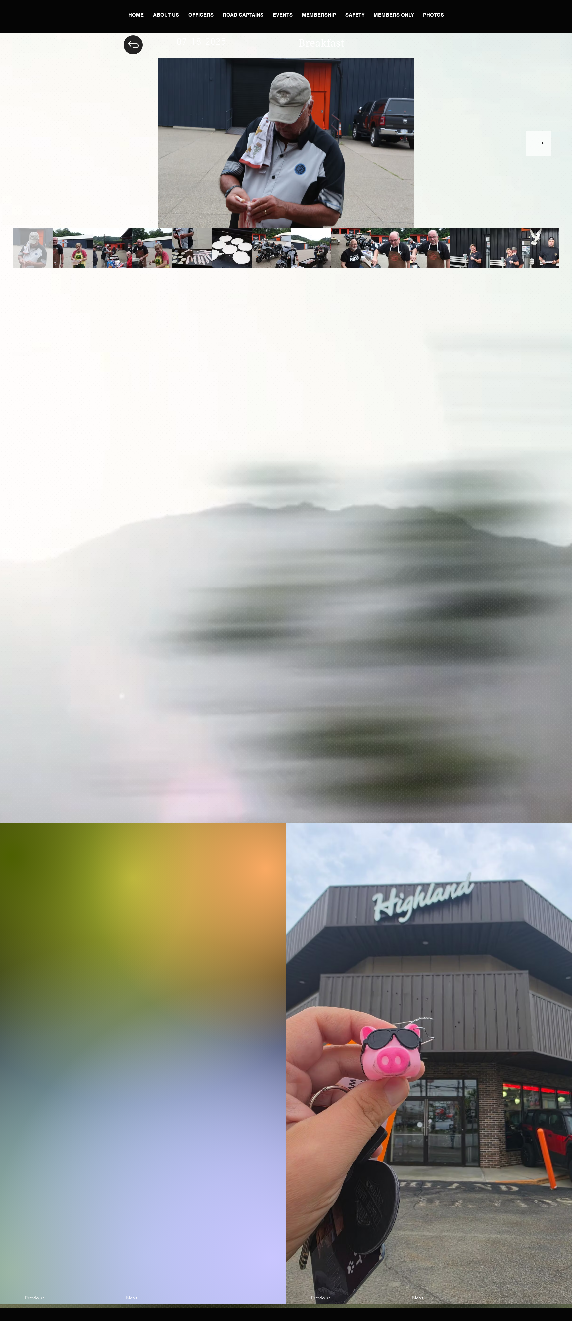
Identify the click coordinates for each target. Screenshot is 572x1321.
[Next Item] (538, 143)
